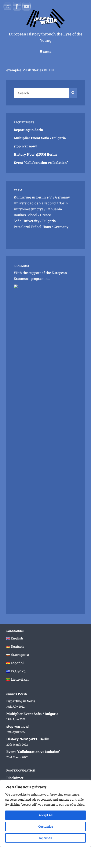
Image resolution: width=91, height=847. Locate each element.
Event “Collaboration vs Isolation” (41, 162)
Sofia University (26, 220)
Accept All (45, 815)
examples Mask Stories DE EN (30, 70)
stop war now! (25, 146)
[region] (45, 813)
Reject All (45, 838)
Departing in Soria (28, 129)
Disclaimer (14, 778)
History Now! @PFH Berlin (35, 154)
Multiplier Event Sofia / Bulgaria (40, 138)
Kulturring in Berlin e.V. (33, 197)
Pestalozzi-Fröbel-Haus (32, 226)
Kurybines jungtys (28, 209)
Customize (45, 826)
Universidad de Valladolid (35, 203)
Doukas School (25, 215)
